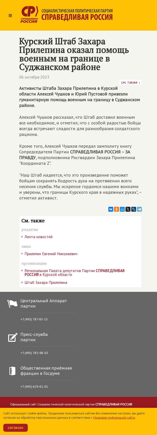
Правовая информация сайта (114, 418)
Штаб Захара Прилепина (46, 282)
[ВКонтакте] (110, 209)
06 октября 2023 (34, 77)
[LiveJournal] (133, 209)
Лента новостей (39, 236)
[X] (128, 209)
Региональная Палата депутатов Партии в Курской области (74, 272)
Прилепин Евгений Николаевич (51, 253)
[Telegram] (139, 209)
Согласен (15, 428)
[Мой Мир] (122, 209)
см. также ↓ (130, 82)
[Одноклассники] (116, 209)
